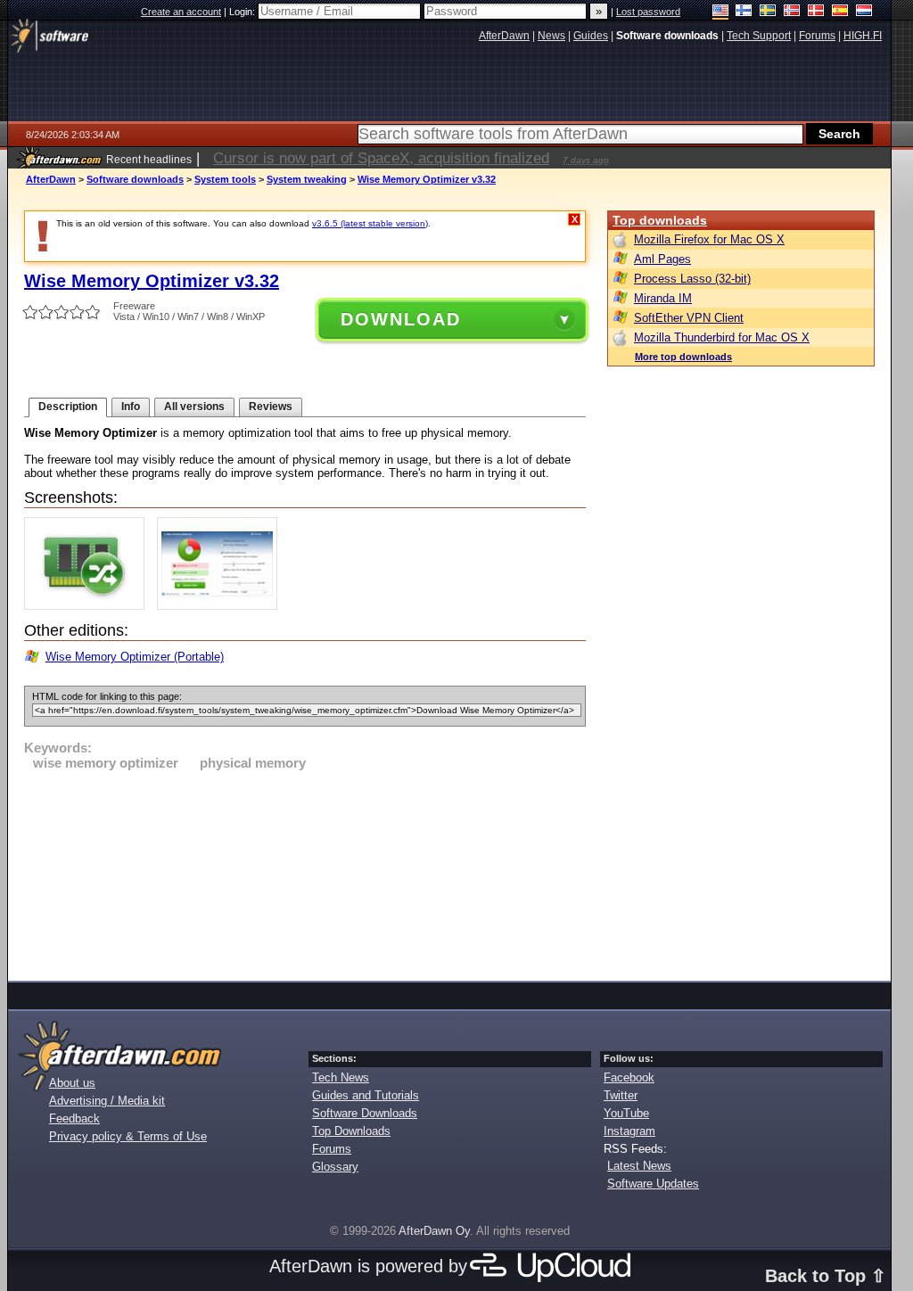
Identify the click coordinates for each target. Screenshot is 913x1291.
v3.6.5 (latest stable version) (370, 223)
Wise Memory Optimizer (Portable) (134, 656)
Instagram (629, 1131)
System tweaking (307, 179)
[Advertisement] (305, 873)
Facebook (629, 1077)
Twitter (620, 1095)
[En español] (840, 12)
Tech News (340, 1077)
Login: (243, 11)
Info (130, 406)
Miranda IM (663, 298)
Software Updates (653, 1183)
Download (401, 319)
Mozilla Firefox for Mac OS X (709, 239)
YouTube (626, 1113)
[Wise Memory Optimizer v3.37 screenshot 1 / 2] (88, 606)
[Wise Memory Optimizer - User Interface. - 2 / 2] (221, 606)
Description (67, 406)
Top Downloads (351, 1131)
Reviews (270, 406)
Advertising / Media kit (107, 1100)
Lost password (648, 11)
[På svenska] (768, 12)
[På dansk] (816, 12)
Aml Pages (662, 259)
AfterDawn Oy (434, 1231)
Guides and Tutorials (365, 1095)
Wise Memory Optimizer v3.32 (427, 179)
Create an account (181, 11)
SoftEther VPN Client (689, 318)
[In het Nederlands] (864, 12)
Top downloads (660, 220)
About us (72, 1083)
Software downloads (135, 179)
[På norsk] (792, 12)
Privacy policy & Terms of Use (128, 1136)
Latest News (639, 1165)
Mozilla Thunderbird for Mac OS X (722, 337)
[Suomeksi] (744, 12)
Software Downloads (364, 1113)
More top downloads (683, 356)
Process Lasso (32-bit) (692, 278)
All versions (194, 406)
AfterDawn (51, 179)
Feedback (74, 1118)
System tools (225, 179)
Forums (331, 1148)
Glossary (335, 1166)
